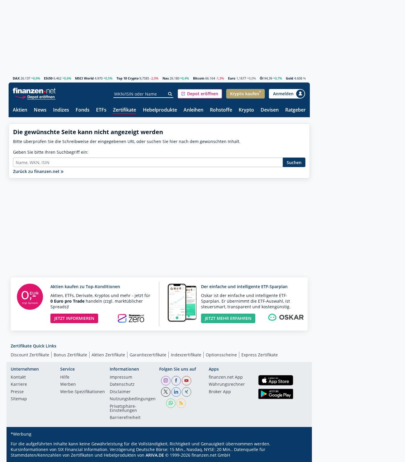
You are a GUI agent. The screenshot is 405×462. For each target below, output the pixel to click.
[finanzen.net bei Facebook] (176, 380)
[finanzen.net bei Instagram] (165, 380)
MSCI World (84, 78)
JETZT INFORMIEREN (74, 318)
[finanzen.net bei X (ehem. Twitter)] (165, 392)
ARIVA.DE (155, 455)
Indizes (61, 110)
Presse (17, 392)
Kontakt (18, 377)
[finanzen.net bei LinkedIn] (176, 392)
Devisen (270, 110)
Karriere (19, 384)
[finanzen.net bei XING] (186, 392)
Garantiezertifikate (148, 355)
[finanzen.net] (34, 90)
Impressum (121, 377)
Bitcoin (198, 78)
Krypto (246, 110)
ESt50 (48, 78)
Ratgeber (295, 110)
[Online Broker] (35, 96)
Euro (231, 78)
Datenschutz (122, 384)
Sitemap (19, 399)
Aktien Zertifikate (108, 355)
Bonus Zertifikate (70, 355)
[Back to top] (298, 455)
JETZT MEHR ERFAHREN (228, 318)
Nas (165, 78)
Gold (289, 78)
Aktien (20, 110)
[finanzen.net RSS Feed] (181, 403)
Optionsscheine (221, 355)
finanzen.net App (226, 377)
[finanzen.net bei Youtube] (186, 380)
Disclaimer (120, 392)
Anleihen (193, 110)
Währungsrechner (227, 384)
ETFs (101, 110)
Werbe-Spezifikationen (82, 392)
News (40, 110)
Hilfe (64, 377)
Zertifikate (124, 110)
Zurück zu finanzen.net (37, 171)
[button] (200, 94)
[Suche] (170, 94)
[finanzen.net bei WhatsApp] (171, 403)
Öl (261, 78)
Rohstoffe (221, 110)
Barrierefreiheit (125, 417)
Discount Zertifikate (30, 355)
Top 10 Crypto (128, 78)
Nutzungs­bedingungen (133, 399)
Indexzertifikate (186, 355)
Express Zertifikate (259, 355)
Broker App (220, 392)
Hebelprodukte (160, 110)
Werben (68, 384)
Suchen (294, 162)
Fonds (83, 110)
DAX (16, 78)
